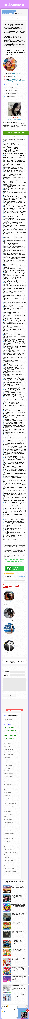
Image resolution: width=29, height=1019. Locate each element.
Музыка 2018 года (8, 760)
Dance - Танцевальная (10, 803)
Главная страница (8, 719)
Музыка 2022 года (8, 749)
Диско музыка (7, 798)
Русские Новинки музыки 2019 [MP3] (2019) (18, 950)
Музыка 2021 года (8, 752)
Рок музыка (7, 768)
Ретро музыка (7, 790)
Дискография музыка (9, 846)
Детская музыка (8, 819)
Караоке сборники (8, 838)
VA (11, 37)
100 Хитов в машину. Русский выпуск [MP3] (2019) (17, 896)
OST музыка (7, 817)
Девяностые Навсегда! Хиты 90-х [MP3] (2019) (17, 886)
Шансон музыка (8, 776)
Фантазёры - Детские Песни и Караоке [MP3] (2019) (17, 969)
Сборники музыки (8, 849)
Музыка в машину (8, 822)
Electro (19, 84)
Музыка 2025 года (8, 741)
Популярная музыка (11, 80)
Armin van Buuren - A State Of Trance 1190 (13, 124)
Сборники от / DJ (8, 857)
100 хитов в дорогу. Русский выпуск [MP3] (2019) (17, 942)
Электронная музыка (9, 773)
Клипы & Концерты (9, 836)
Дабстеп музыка (8, 814)
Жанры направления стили (11, 865)
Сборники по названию (10, 863)
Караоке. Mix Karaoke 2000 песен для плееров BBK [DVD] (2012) (18, 978)
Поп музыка (7, 800)
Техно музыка (7, 811)
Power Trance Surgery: (7, 653)
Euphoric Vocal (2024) (17, 73)
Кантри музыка (8, 830)
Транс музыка (15, 82)
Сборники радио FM (9, 860)
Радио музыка (7, 779)
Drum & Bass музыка (9, 771)
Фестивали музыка (9, 833)
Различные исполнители (10, 855)
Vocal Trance (13, 84)
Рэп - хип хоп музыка (9, 808)
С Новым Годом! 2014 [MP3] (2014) (17, 923)
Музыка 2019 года (8, 757)
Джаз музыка (7, 787)
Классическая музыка (9, 806)
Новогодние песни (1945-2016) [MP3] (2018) (18, 995)
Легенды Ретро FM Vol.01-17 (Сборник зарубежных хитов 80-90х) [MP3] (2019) (18, 905)
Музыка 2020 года (8, 754)
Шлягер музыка (8, 827)
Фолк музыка (7, 781)
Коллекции (7, 841)
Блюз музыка (7, 795)
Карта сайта (7, 874)
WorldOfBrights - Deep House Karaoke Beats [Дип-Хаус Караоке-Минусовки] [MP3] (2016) (18, 987)
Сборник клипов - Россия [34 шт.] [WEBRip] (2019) (18, 914)
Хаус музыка (7, 784)
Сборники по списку (9, 868)
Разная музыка (8, 844)
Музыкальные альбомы (10, 852)
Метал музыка (7, 825)
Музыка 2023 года (8, 746)
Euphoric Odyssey (8, 620)
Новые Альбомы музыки (10, 871)
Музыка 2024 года (14, 79)
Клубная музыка (8, 765)
